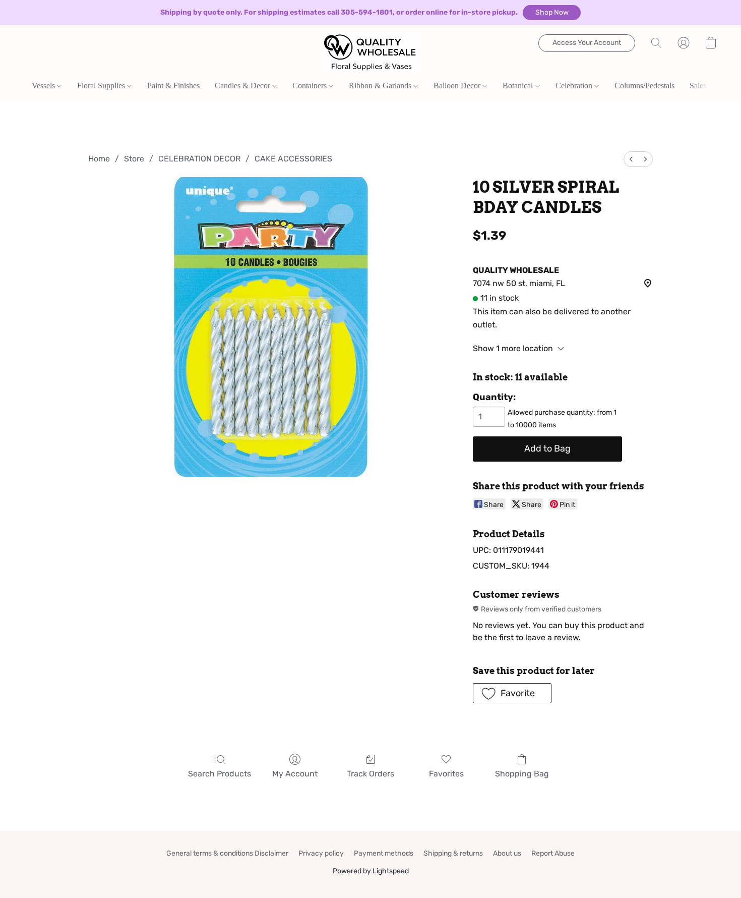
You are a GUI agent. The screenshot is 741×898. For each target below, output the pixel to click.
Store (134, 158)
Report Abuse (553, 853)
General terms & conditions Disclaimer (227, 853)
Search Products (219, 773)
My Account (295, 773)
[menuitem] (631, 159)
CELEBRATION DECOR (199, 158)
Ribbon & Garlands (381, 85)
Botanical (519, 85)
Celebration (574, 85)
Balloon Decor (458, 85)
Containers (310, 85)
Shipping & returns (453, 853)
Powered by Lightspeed (371, 871)
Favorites (446, 773)
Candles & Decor (243, 85)
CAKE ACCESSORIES (293, 158)
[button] (552, 12)
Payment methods (383, 853)
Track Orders (370, 773)
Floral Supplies (102, 85)
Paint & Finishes (173, 85)
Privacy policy (321, 853)
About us (507, 853)
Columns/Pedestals (644, 85)
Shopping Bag (522, 773)
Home (99, 158)
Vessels (44, 85)
